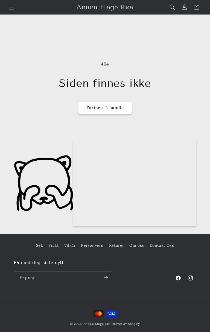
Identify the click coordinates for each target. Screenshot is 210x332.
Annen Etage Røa (97, 324)
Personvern (92, 245)
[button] (11, 7)
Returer (116, 245)
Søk (39, 245)
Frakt (53, 245)
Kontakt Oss (162, 245)
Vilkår (70, 245)
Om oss (136, 245)
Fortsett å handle (105, 107)
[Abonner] (106, 277)
